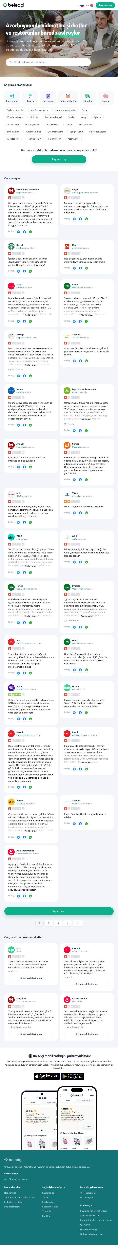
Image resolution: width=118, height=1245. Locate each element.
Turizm (45, 1197)
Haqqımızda (10, 1193)
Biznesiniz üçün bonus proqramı (96, 1220)
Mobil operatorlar (39, 110)
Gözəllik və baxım (14, 117)
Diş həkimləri (12, 124)
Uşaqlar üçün (76, 132)
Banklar (46, 1216)
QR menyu (85, 1225)
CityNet (20, 496)
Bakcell (19, 288)
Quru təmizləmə (55, 132)
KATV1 (19, 392)
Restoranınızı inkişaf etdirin (93, 1211)
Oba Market (77, 288)
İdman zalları (12, 132)
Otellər (71, 117)
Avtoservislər (52, 124)
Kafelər (69, 124)
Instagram (90, 1193)
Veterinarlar (73, 139)
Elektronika (48, 1202)
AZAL (74, 539)
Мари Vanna (22, 338)
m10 (18, 539)
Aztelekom (77, 496)
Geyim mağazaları (15, 110)
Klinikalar (34, 117)
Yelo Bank (20, 804)
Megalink (20, 193)
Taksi (84, 110)
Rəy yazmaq (105, 5)
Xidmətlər (47, 1211)
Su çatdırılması (13, 139)
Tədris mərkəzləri (53, 117)
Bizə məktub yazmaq (19, 1179)
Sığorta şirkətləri (97, 132)
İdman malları (54, 139)
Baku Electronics (23, 643)
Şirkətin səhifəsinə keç (31, 978)
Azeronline (21, 689)
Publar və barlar (33, 132)
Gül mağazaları (32, 124)
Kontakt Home (23, 854)
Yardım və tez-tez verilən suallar (20, 1197)
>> (77, 923)
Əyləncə (97, 117)
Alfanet (75, 248)
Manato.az (77, 804)
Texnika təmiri (34, 139)
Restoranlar (48, 1193)
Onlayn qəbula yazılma (91, 1234)
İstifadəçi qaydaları (13, 1202)
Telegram (89, 1197)
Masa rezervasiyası (89, 1229)
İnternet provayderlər (65, 110)
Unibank (76, 447)
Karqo (84, 117)
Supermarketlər (50, 1207)
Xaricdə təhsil (85, 124)
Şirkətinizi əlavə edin (90, 1215)
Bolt (74, 689)
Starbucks (21, 248)
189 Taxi (75, 338)
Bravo (75, 392)
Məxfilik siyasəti (12, 1207)
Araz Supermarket (80, 193)
